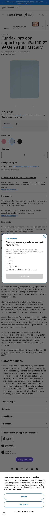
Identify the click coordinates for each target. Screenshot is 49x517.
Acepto (24, 497)
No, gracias (23, 504)
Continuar (24, 276)
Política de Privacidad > (14, 489)
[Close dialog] (44, 236)
